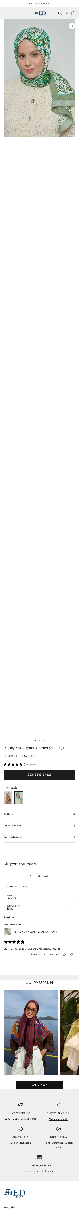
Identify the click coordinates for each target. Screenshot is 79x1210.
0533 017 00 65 (58, 1119)
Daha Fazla (40, 1084)
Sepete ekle (39, 775)
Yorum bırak (39, 876)
